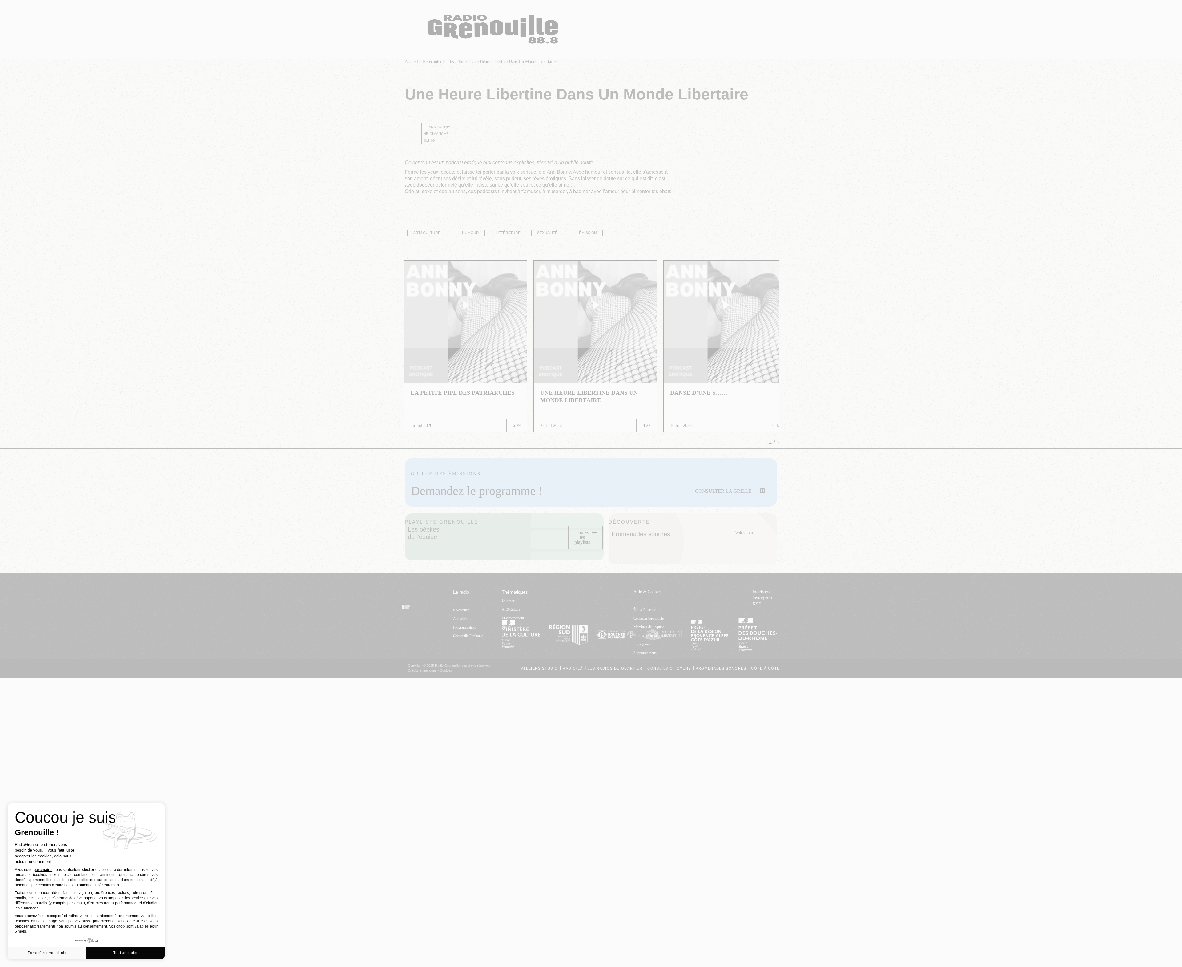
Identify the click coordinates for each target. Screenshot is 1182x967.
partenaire (43, 870)
